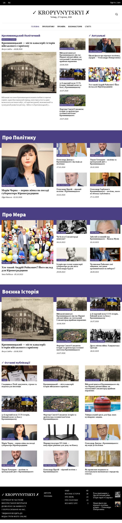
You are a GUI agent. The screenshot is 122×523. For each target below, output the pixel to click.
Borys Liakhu (7, 49)
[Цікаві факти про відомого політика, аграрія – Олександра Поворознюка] (104, 45)
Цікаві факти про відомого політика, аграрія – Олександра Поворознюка (104, 57)
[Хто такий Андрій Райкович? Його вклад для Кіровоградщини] (104, 74)
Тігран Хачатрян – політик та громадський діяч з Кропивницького (103, 162)
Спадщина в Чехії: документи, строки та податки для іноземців (19, 385)
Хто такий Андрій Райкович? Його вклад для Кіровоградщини (104, 86)
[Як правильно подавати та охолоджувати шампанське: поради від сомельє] (102, 458)
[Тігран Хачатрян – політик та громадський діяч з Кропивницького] (105, 150)
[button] (116, 14)
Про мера (93, 80)
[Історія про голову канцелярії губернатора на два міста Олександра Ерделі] (72, 254)
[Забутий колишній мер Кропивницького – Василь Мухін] (105, 227)
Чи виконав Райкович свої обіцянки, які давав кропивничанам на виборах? (102, 266)
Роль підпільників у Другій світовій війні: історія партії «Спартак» (103, 495)
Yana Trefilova (7, 274)
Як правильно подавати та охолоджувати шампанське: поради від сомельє (102, 471)
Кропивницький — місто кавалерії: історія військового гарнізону (28, 44)
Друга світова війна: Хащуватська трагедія (104, 347)
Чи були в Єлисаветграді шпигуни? (67, 238)
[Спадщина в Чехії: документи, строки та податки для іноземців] (19, 373)
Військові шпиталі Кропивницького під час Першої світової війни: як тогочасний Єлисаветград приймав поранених (71, 57)
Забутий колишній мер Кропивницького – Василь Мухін (104, 238)
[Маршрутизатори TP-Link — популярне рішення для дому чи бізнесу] (61, 432)
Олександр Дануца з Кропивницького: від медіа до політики (69, 162)
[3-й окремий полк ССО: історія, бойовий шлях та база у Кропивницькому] (72, 74)
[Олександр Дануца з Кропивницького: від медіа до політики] (72, 150)
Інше (4, 380)
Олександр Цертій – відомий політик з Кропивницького (69, 190)
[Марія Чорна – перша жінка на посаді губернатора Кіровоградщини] (27, 165)
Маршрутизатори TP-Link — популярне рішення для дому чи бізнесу (60, 444)
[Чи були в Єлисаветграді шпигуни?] (72, 227)
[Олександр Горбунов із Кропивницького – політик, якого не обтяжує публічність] (105, 179)
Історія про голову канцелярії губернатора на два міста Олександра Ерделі (69, 266)
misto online (20, 516)
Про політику (95, 51)
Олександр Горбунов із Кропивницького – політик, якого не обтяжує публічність (105, 191)
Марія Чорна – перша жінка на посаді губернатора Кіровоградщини (25, 192)
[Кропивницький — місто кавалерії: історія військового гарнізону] (29, 72)
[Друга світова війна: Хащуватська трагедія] (105, 336)
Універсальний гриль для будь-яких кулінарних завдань (100, 416)
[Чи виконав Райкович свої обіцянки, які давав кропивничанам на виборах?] (105, 254)
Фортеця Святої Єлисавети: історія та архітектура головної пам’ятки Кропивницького (72, 112)
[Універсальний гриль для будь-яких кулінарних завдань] (102, 404)
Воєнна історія (9, 39)
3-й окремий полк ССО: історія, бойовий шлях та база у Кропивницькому (70, 85)
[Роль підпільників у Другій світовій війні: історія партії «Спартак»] (117, 494)
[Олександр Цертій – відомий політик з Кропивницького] (72, 179)
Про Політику (19, 137)
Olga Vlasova (7, 197)
